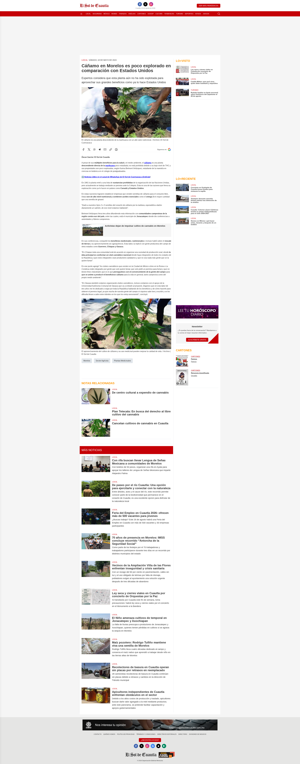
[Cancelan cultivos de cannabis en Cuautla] (96, 428)
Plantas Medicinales (122, 361)
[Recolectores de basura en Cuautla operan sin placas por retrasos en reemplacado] (96, 674)
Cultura (159, 14)
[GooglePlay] (164, 746)
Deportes (189, 14)
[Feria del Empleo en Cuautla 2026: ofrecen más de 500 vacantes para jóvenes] (96, 519)
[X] (145, 4)
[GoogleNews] (153, 746)
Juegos (206, 14)
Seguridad (97, 14)
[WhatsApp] (94, 149)
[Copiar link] (110, 149)
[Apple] (158, 746)
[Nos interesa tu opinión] (150, 725)
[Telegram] (99, 149)
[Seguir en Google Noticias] (169, 149)
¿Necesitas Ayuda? (150, 740)
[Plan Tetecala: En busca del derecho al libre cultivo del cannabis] (96, 411)
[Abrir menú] (81, 13)
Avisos (198, 14)
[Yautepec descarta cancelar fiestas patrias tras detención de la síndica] (182, 199)
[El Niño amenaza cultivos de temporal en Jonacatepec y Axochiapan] (96, 624)
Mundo (114, 14)
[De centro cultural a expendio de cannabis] (96, 396)
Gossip (151, 14)
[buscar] (219, 13)
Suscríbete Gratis (197, 340)
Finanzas (123, 14)
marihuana (110, 166)
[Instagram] (151, 4)
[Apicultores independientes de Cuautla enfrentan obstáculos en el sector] (96, 699)
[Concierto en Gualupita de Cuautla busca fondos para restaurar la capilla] (182, 188)
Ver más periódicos (208, 6)
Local (88, 14)
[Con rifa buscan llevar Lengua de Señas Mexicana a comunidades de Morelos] (96, 467)
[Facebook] (140, 4)
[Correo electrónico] (105, 149)
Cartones (141, 14)
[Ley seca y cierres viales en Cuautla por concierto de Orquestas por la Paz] (96, 600)
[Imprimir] (116, 149)
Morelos (86, 361)
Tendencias (169, 14)
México (106, 14)
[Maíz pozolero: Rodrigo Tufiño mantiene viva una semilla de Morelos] (96, 649)
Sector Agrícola (102, 361)
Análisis (131, 14)
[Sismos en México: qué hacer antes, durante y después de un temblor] (182, 221)
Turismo (179, 14)
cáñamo (148, 163)
